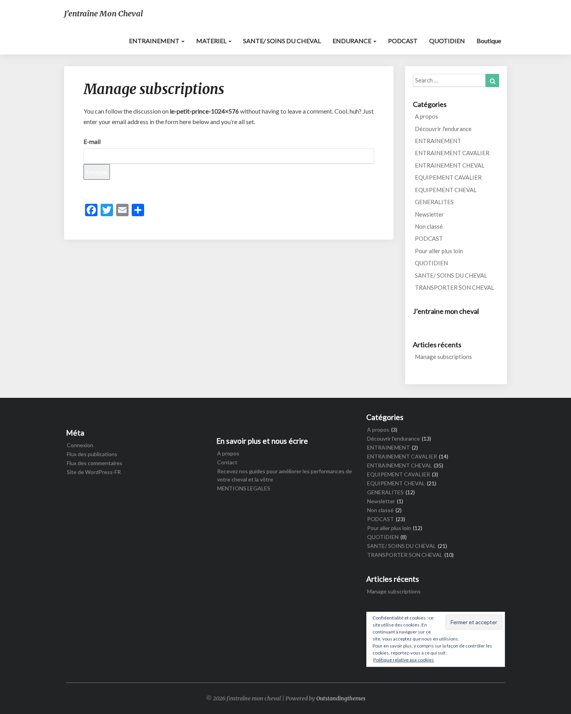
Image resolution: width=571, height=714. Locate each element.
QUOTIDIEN (447, 40)
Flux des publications (92, 454)
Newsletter (429, 214)
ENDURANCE (353, 40)
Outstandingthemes (341, 698)
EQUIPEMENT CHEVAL (446, 189)
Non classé (429, 226)
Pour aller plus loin (439, 250)
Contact (227, 462)
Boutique (489, 40)
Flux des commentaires (94, 463)
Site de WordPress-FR (94, 472)
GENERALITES (434, 201)
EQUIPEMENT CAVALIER (448, 177)
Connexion (80, 445)
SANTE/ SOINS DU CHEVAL (282, 40)
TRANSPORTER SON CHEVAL (454, 287)
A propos (426, 116)
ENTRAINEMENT (155, 40)
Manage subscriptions (443, 356)
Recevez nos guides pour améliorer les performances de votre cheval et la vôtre (284, 475)
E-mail (92, 141)
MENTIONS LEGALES (243, 488)
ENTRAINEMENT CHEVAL (449, 165)
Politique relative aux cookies (403, 660)
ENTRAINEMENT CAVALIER (452, 152)
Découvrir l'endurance (443, 128)
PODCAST (403, 40)
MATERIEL (212, 40)
